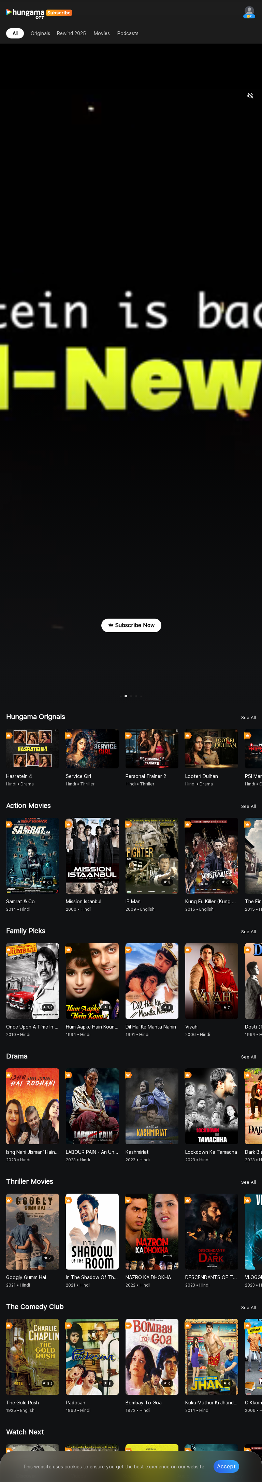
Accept (226, 1466)
